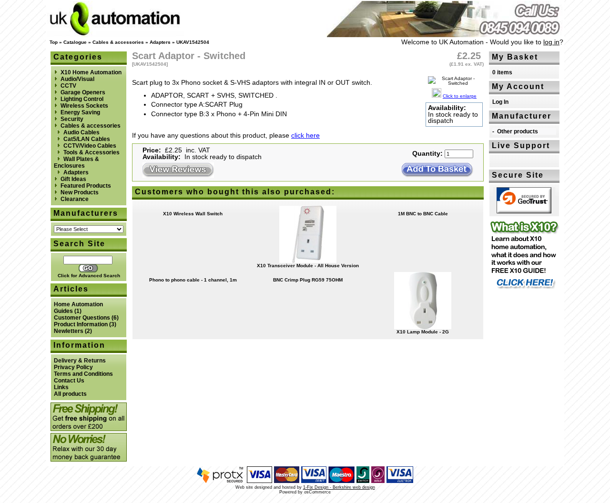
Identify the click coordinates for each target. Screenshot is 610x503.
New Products (80, 192)
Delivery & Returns (80, 360)
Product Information (81, 324)
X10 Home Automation (91, 72)
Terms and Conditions (83, 374)
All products (70, 394)
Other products (517, 131)
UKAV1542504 (192, 42)
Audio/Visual (77, 79)
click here (305, 135)
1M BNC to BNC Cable (423, 213)
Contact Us (69, 380)
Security (72, 119)
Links (61, 387)
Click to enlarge (460, 96)
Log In (500, 102)
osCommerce (317, 492)
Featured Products (86, 185)
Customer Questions (82, 317)
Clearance (75, 199)
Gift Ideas (73, 179)
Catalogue (75, 42)
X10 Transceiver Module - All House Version (308, 265)
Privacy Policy (73, 367)
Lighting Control (82, 99)
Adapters (160, 42)
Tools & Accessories (91, 152)
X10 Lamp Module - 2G (422, 331)
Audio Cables (81, 132)
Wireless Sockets (84, 105)
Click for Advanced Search (89, 275)
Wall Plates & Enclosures (76, 162)
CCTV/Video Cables (89, 145)
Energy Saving (80, 112)
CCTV (68, 85)
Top (54, 42)
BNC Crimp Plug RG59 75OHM (308, 279)
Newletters (68, 331)
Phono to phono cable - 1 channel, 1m (193, 279)
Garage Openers (83, 92)
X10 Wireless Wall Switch (193, 213)
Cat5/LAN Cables (86, 139)
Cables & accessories (118, 42)
